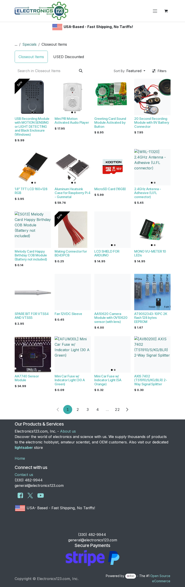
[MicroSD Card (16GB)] (112, 167)
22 (117, 409)
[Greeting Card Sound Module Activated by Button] (112, 97)
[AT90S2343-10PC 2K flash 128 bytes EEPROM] (152, 292)
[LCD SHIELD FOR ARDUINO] (112, 229)
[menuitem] (31, 57)
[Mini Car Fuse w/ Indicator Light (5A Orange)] (112, 354)
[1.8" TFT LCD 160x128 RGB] (33, 167)
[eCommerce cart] (165, 10)
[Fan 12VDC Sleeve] (73, 292)
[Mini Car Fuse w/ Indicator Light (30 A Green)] (73, 354)
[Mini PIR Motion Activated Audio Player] (73, 97)
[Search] (80, 70)
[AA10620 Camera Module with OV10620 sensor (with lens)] (112, 292)
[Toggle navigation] (155, 11)
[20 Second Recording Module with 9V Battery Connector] (152, 97)
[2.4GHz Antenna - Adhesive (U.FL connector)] (152, 167)
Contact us (24, 474)
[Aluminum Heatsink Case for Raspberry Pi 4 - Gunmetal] (73, 167)
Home (20, 458)
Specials (29, 44)
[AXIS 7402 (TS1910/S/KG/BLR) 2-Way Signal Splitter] (152, 354)
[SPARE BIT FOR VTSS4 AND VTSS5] (33, 292)
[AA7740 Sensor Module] (33, 354)
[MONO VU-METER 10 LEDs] (152, 229)
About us (68, 431)
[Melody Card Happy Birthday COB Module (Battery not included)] (33, 229)
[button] (129, 70)
